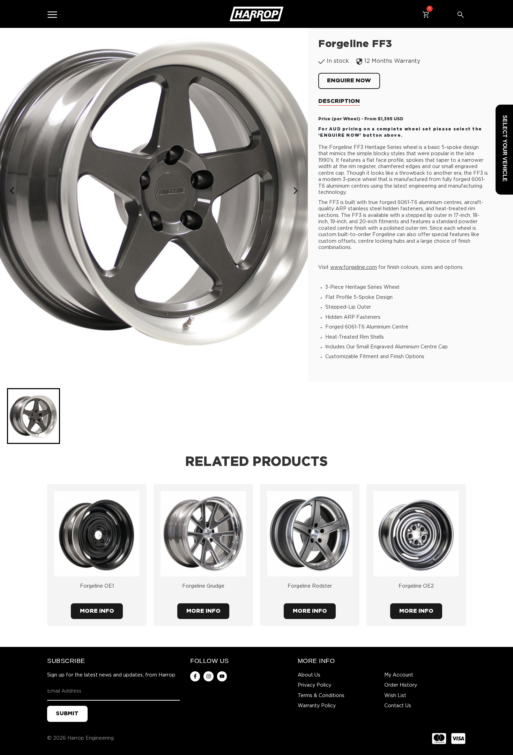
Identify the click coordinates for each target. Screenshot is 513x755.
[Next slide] (295, 190)
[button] (33, 416)
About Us (309, 675)
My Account (398, 675)
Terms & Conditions (321, 696)
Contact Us (397, 706)
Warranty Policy (317, 706)
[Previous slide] (12, 190)
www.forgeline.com (353, 267)
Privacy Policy (314, 685)
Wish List (395, 696)
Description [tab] (339, 101)
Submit (67, 713)
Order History (400, 685)
